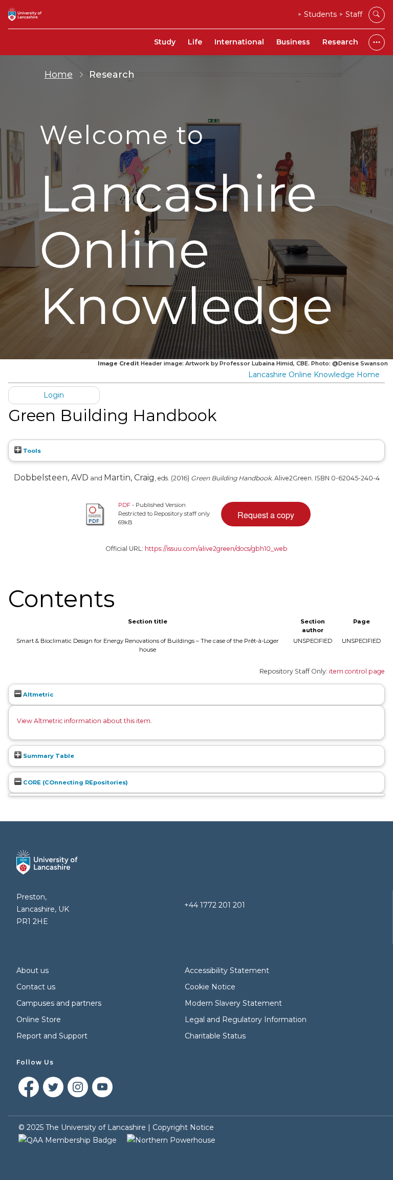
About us (32, 970)
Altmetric (37, 694)
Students (320, 14)
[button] (266, 514)
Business (293, 42)
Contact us (35, 986)
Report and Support (52, 1035)
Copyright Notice (183, 1127)
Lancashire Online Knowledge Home (314, 374)
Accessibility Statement (227, 970)
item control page (357, 671)
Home (59, 74)
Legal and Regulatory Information (246, 1019)
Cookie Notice (210, 986)
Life (195, 42)
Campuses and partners (58, 1003)
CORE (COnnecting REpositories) (74, 782)
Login (53, 395)
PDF (124, 504)
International (239, 42)
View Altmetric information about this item (83, 721)
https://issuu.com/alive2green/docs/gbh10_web (216, 548)
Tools (31, 450)
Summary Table (47, 755)
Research (340, 42)
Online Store (38, 1019)
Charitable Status (215, 1035)
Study (165, 42)
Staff (353, 14)
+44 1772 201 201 (214, 905)
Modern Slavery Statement (233, 1003)
